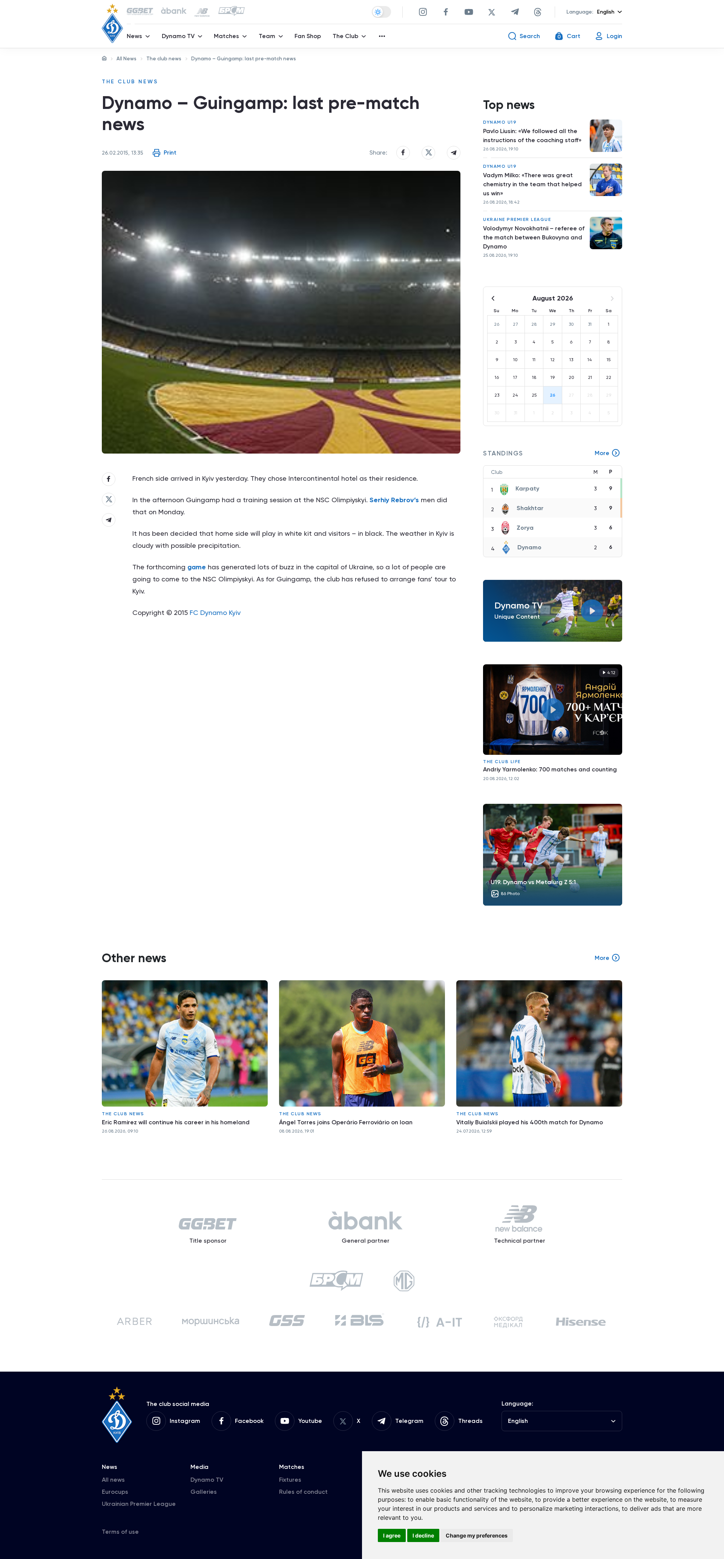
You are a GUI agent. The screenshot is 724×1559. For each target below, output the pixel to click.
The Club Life (502, 761)
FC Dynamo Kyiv (215, 612)
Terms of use (120, 1531)
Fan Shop (308, 36)
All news (113, 1479)
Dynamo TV (206, 1479)
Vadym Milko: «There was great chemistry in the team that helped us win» (532, 184)
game (196, 567)
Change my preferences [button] (477, 1535)
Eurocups (115, 1491)
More (602, 453)
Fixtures (290, 1479)
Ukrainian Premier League (139, 1503)
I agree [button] (391, 1535)
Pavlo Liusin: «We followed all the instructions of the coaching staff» (532, 135)
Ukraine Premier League (517, 219)
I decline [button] (423, 1535)
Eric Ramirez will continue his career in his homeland (176, 1122)
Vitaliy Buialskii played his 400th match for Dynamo (529, 1122)
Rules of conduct (303, 1491)
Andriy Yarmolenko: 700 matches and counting (550, 769)
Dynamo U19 (500, 122)
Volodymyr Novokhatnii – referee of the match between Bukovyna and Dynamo (533, 237)
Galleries (203, 1491)
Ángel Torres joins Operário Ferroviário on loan (346, 1122)
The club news (163, 58)
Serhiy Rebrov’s (394, 500)
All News (127, 58)
